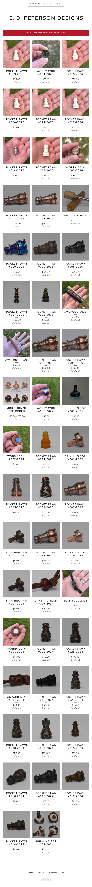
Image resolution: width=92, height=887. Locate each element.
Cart (59, 4)
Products (35, 4)
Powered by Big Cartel (46, 879)
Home (30, 873)
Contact (48, 4)
